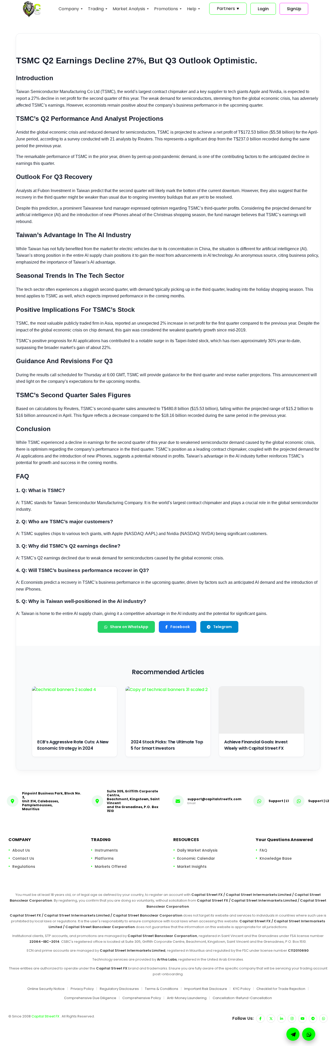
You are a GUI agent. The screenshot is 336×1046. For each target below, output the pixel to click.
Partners (228, 9)
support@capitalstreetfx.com (214, 799)
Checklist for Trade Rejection (280, 988)
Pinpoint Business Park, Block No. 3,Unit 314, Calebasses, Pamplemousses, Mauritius (51, 801)
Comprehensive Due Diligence (90, 997)
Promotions (166, 9)
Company (69, 9)
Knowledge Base (276, 858)
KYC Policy (241, 988)
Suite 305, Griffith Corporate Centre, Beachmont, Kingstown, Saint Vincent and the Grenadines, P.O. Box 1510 (133, 801)
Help (191, 9)
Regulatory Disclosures (119, 988)
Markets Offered (111, 866)
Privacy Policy (82, 988)
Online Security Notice (46, 988)
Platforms (104, 858)
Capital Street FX (46, 1016)
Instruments (106, 850)
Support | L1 (279, 801)
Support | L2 (318, 801)
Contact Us (23, 858)
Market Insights (192, 866)
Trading (96, 9)
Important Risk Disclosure (205, 988)
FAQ (263, 850)
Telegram (222, 626)
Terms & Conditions (161, 988)
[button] (308, 1034)
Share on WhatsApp (129, 626)
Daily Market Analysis (197, 850)
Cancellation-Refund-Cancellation (242, 997)
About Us (21, 850)
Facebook (180, 626)
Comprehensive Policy (141, 997)
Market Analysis (129, 9)
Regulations (23, 866)
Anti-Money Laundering (187, 997)
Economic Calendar (196, 858)
